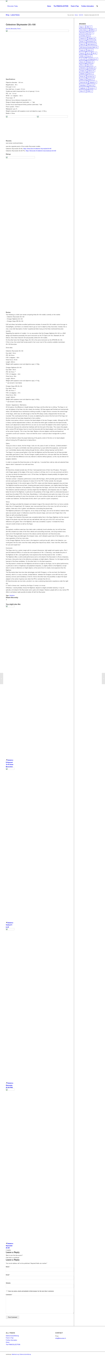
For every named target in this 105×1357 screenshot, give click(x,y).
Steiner (83, 79)
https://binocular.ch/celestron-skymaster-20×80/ (37, 148)
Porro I (19, 28)
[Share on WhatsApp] (8, 600)
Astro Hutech (84, 30)
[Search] (97, 6)
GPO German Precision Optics (88, 47)
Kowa (89, 56)
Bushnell (83, 32)
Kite (94, 53)
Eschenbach (91, 41)
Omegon (83, 70)
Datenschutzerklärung (12, 1336)
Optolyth (83, 73)
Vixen (91, 85)
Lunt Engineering (92, 59)
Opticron (91, 70)
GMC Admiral (91, 44)
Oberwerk (83, 67)
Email (8, 1275)
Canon (90, 32)
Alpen (82, 27)
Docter (82, 41)
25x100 (8, 28)
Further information (11, 1340)
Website (8, 1283)
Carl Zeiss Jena (85, 35)
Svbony (90, 79)
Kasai (82, 53)
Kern (89, 53)
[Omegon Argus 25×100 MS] (1, 678)
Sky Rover (90, 76)
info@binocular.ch (60, 1338)
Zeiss (82, 91)
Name (8, 1267)
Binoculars (14, 28)
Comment (9, 1294)
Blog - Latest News (13, 15)
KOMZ (82, 56)
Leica (82, 59)
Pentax (82, 76)
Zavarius (92, 88)
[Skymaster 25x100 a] (37, 31)
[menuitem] (49, 6)
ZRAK (89, 91)
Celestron (12, 595)
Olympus (92, 67)
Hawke (82, 50)
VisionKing (83, 85)
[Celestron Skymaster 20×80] (103, 678)
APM (89, 27)
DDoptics (92, 38)
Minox (82, 65)
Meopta (90, 62)
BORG (92, 30)
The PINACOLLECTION (13, 1344)
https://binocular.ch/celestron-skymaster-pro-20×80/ (41, 151)
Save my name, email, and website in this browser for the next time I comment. (31, 1291)
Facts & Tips (10, 1338)
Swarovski (84, 82)
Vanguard (93, 82)
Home (7, 1342)
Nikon (89, 65)
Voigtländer (83, 88)
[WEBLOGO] (12, 6)
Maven (82, 62)
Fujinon (82, 44)
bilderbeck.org (15, 1354)
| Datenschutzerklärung (25, 1354)
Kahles (89, 50)
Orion (90, 73)
